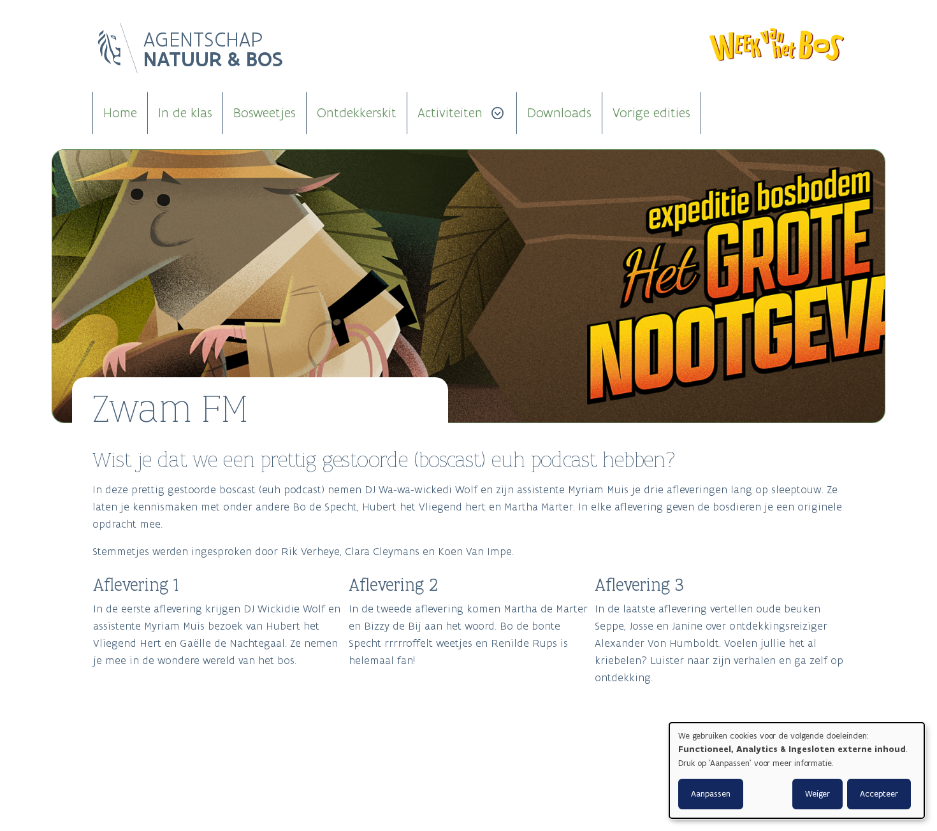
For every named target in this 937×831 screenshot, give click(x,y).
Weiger (817, 793)
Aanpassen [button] (710, 793)
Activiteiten (450, 113)
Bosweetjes (264, 113)
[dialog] (796, 770)
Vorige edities (651, 113)
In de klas (185, 113)
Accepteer (879, 793)
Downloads (559, 113)
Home (120, 113)
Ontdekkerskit (356, 113)
